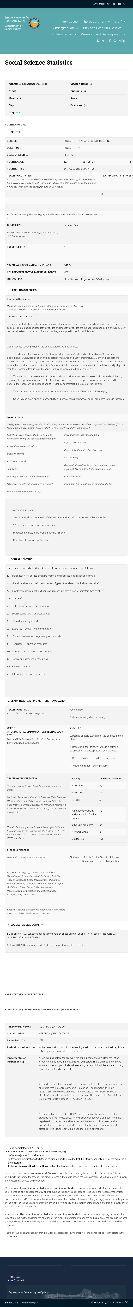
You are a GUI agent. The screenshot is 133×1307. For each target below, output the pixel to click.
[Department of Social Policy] (21, 34)
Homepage (70, 21)
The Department (94, 21)
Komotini (119, 40)
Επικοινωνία (11, 1302)
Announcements (101, 4)
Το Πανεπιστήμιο (29, 1302)
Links (101, 40)
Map (18, 112)
